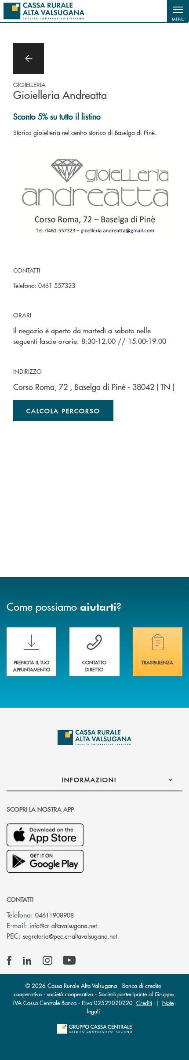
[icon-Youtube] (69, 960)
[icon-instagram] (47, 960)
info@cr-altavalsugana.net (63, 925)
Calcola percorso (63, 410)
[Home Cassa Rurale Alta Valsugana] (44, 11)
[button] (178, 11)
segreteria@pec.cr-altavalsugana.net (70, 936)
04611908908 (54, 915)
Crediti (144, 1002)
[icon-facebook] (9, 960)
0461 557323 (56, 285)
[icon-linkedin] (27, 960)
